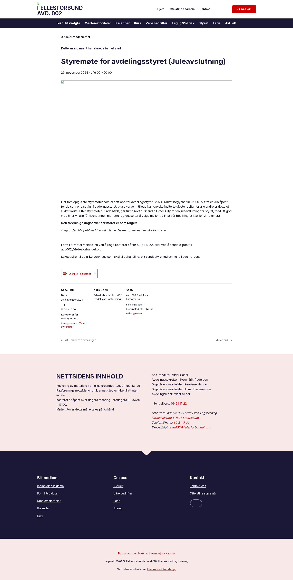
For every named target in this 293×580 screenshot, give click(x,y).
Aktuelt (230, 23)
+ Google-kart (134, 313)
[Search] (223, 9)
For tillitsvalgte (68, 23)
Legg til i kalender (80, 273)
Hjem (160, 9)
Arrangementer (69, 323)
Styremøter (67, 326)
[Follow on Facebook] (196, 503)
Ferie (217, 23)
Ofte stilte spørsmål (182, 9)
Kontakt (205, 9)
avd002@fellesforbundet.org (190, 427)
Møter (82, 323)
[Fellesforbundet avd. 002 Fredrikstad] (60, 9)
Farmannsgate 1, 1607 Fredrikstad (175, 417)
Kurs (137, 23)
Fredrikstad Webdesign (161, 569)
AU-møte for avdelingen (80, 340)
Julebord (222, 340)
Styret (204, 23)
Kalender (122, 23)
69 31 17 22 (179, 403)
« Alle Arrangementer (75, 37)
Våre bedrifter (157, 23)
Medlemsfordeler (98, 23)
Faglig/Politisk (183, 23)
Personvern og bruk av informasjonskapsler (146, 553)
